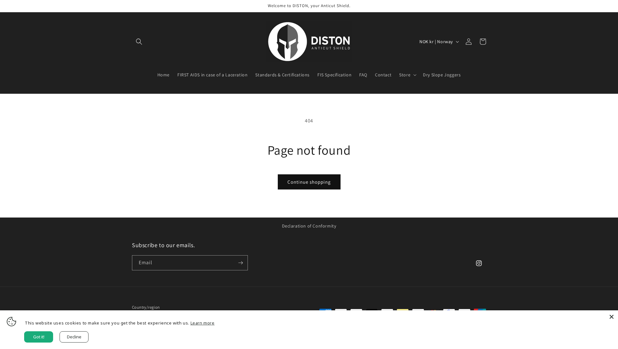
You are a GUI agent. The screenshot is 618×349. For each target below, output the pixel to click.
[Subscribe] (240, 262)
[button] (139, 41)
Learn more (203, 323)
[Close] (611, 317)
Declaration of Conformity (309, 226)
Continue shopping (309, 182)
